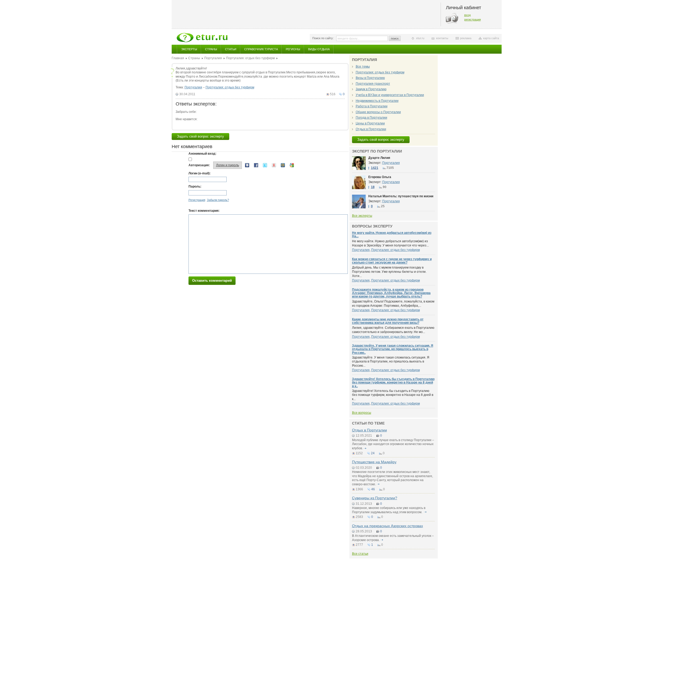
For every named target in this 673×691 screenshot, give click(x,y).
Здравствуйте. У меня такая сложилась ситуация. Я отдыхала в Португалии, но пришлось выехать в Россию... (390, 361)
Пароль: (194, 186)
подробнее (365, 448)
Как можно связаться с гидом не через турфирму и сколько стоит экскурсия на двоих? (392, 260)
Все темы (363, 66)
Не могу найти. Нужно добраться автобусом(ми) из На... (391, 234)
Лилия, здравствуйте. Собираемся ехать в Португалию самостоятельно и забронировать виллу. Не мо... (393, 330)
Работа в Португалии (372, 106)
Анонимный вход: (202, 153)
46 (373, 489)
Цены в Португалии (370, 123)
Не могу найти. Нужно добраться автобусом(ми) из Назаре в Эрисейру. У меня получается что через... (390, 243)
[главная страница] (202, 37)
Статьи (230, 49)
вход (467, 15)
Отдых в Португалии (371, 129)
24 (373, 453)
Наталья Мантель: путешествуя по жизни (400, 196)
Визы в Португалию (370, 78)
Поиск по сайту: (323, 38)
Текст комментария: (204, 211)
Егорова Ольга (379, 177)
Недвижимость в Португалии (377, 101)
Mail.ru (283, 165)
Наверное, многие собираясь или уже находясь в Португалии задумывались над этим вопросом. (388, 510)
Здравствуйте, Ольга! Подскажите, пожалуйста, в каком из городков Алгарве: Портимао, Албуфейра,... (393, 303)
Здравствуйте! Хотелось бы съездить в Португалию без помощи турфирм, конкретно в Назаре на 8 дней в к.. (393, 382)
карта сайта (491, 38)
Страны (211, 49)
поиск (395, 38)
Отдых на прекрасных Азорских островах (387, 526)
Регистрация (196, 199)
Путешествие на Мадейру (374, 462)
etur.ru (420, 38)
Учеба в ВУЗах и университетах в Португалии (390, 95)
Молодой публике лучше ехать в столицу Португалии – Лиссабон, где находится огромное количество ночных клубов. (393, 444)
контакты (442, 38)
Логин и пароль (227, 165)
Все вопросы (361, 413)
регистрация (472, 19)
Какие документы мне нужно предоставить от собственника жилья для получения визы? (388, 321)
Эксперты (189, 49)
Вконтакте (247, 165)
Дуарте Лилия (379, 158)
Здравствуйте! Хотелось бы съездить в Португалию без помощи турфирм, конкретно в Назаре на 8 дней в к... (392, 395)
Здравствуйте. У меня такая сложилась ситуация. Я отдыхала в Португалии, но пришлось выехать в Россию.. (392, 349)
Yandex (274, 165)
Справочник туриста (261, 49)
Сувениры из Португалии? (374, 498)
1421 (374, 168)
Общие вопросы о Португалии (378, 112)
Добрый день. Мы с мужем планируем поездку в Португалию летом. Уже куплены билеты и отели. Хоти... (389, 272)
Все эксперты (362, 216)
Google (291, 165)
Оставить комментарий (212, 281)
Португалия (213, 58)
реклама (465, 38)
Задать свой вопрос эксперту (200, 136)
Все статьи (360, 554)
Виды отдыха (319, 49)
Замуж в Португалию (371, 89)
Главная (178, 58)
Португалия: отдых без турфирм (250, 58)
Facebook (256, 165)
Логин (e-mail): (199, 173)
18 (373, 187)
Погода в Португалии (371, 117)
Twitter (265, 165)
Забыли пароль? (218, 199)
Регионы (293, 49)
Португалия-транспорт (373, 83)
